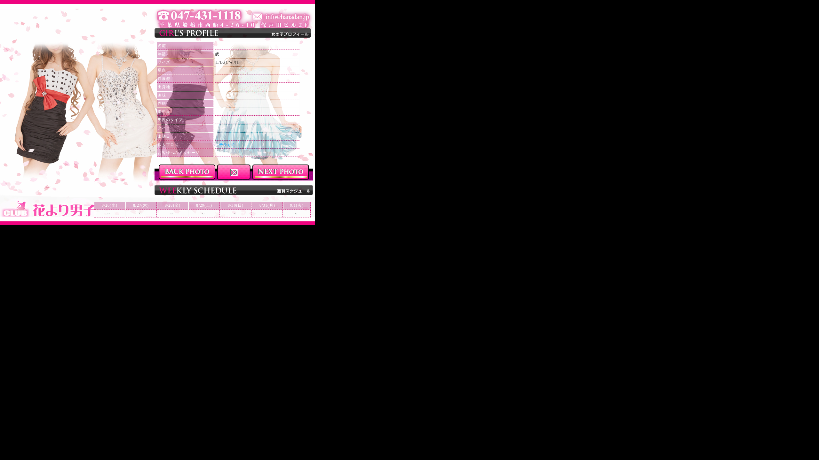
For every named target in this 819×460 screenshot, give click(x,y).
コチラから (225, 144)
